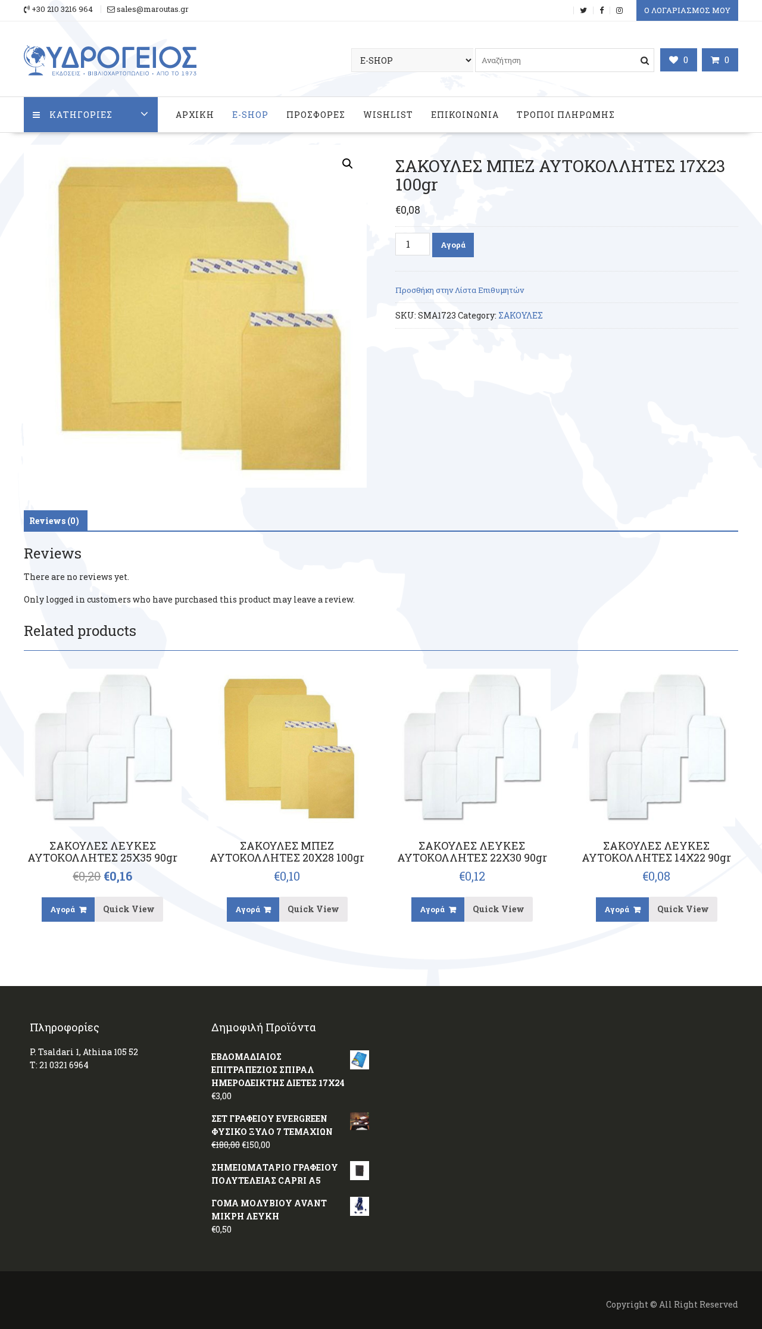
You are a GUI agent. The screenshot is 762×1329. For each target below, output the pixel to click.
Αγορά (453, 244)
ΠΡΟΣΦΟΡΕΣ (315, 114)
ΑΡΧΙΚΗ (195, 114)
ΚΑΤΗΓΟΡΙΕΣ (81, 114)
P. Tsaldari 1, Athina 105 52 (84, 1051)
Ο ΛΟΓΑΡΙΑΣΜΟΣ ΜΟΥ (687, 10)
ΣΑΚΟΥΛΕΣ (520, 315)
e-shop (250, 114)
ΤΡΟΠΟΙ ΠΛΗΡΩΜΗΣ (566, 114)
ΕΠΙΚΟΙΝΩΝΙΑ (465, 114)
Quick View (129, 909)
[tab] (54, 521)
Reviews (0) (54, 520)
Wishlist (388, 114)
